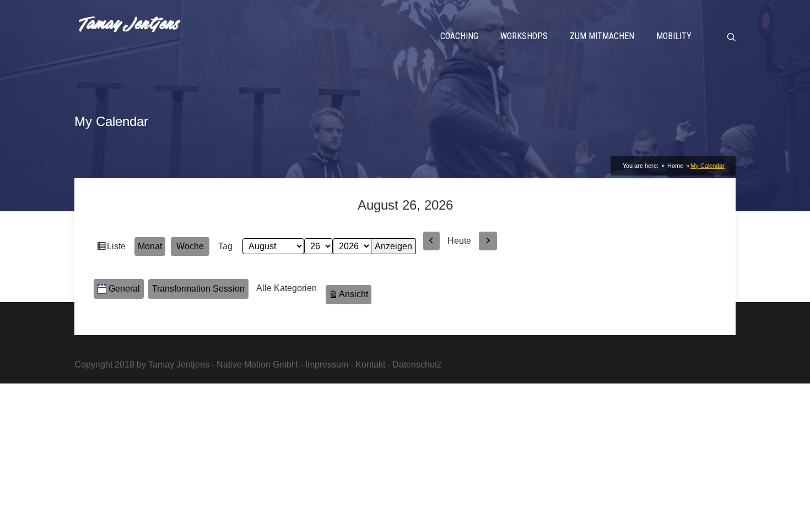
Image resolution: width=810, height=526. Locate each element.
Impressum (326, 364)
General (124, 288)
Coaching (459, 36)
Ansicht (355, 294)
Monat (150, 246)
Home (674, 165)
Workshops (524, 36)
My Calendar (707, 165)
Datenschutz (416, 364)
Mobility (674, 36)
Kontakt (370, 364)
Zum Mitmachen (602, 36)
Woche (190, 246)
